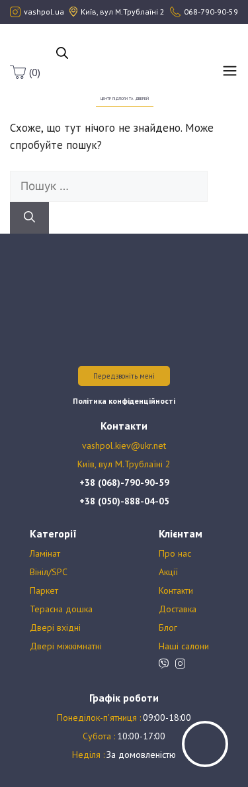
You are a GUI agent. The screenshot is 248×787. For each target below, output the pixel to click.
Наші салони (184, 646)
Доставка (177, 609)
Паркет (44, 590)
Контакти (176, 590)
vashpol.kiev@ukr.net (124, 445)
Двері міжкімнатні (66, 646)
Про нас (175, 553)
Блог (168, 627)
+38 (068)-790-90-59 (124, 482)
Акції (168, 572)
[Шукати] (29, 218)
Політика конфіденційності (124, 401)
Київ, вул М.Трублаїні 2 (124, 464)
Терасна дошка (61, 609)
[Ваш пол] (124, 65)
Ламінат (45, 553)
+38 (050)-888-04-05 (124, 501)
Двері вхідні (55, 627)
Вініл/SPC (48, 572)
